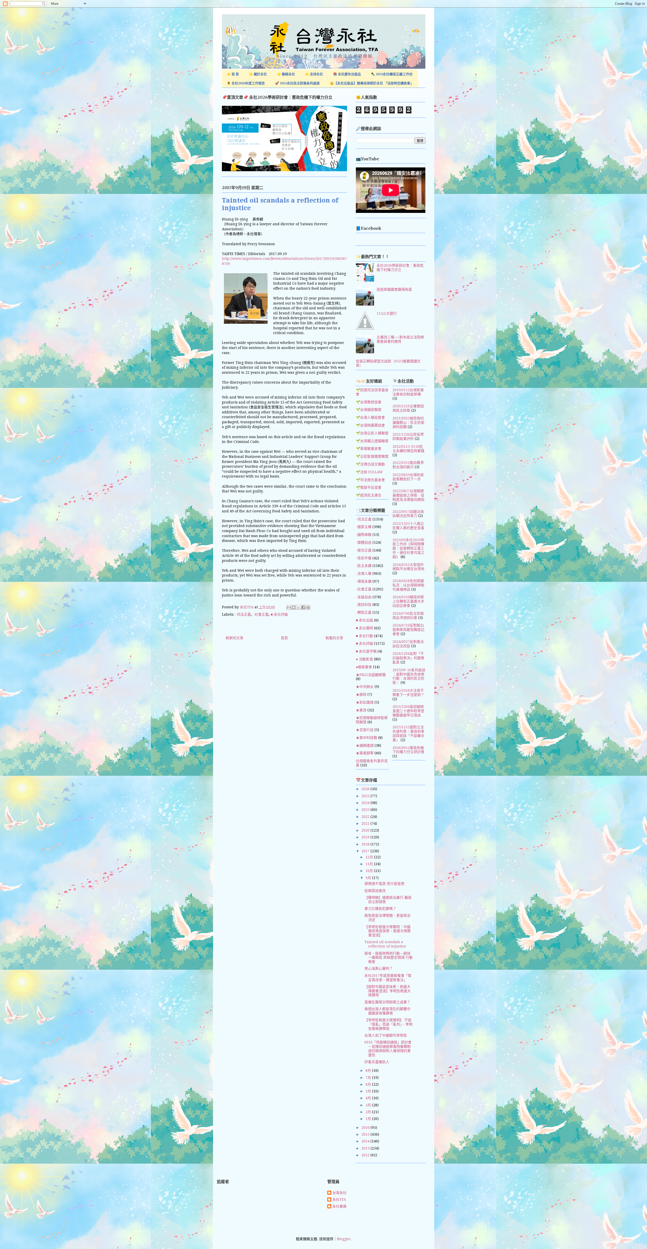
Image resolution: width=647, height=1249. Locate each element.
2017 (366, 851)
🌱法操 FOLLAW (369, 472)
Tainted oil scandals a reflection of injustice (385, 944)
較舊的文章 (334, 638)
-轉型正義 (364, 612)
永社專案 (339, 1206)
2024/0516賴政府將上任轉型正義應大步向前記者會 (408, 601)
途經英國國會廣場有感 (394, 289)
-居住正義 (364, 550)
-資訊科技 (364, 605)
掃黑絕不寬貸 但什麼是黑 (384, 884)
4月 (368, 1098)
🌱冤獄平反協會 (368, 487)
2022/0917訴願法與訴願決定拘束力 (408, 514)
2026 (366, 789)
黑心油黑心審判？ (378, 968)
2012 (366, 1155)
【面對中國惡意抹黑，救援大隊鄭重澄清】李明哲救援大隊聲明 (387, 991)
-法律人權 (364, 573)
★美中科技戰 (366, 738)
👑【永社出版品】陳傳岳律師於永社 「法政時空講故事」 (371, 83)
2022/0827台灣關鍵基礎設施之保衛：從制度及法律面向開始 (408, 495)
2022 (366, 817)
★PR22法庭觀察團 (371, 675)
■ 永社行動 (364, 636)
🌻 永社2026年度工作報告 (246, 83)
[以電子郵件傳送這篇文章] (288, 607)
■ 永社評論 (279, 614)
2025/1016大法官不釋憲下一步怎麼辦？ (408, 692)
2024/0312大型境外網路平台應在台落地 (408, 567)
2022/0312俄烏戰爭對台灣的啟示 (408, 465)
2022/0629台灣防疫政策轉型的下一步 (408, 477)
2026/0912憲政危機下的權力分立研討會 (408, 750)
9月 (368, 878)
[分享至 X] (298, 607)
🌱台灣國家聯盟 (368, 410)
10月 (369, 871)
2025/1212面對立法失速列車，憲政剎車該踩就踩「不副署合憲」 (408, 733)
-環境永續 (364, 581)
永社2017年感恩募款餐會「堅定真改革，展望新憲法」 (387, 977)
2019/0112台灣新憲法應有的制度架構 (408, 392)
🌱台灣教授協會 (368, 402)
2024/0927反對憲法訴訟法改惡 (408, 644)
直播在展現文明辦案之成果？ (387, 1002)
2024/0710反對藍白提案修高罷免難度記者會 (408, 629)
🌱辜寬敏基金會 (368, 448)
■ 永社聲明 (364, 628)
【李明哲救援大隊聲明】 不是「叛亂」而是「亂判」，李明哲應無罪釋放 (388, 1024)
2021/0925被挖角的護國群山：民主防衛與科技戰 (408, 422)
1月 (368, 1119)
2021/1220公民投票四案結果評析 (408, 436)
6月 (368, 1084)
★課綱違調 (365, 745)
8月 (368, 1070)
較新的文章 (234, 638)
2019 (366, 837)
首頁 (284, 638)
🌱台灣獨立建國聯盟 (372, 441)
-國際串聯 (364, 535)
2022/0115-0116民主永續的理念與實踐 (408, 448)
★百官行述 (365, 730)
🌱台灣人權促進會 (370, 417)
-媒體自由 (364, 542)
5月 (368, 1091)
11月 (369, 864)
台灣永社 (339, 1193)
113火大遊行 (387, 313)
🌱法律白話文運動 (370, 464)
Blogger (343, 1239)
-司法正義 (243, 614)
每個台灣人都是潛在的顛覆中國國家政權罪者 (387, 1011)
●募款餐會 (364, 667)
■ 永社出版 (364, 620)
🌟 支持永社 (314, 74)
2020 (366, 830)
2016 (366, 1128)
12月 (369, 857)
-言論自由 (364, 597)
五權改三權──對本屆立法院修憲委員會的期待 (400, 339)
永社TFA (339, 1199)
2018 (366, 844)
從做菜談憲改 (375, 891)
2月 (368, 1112)
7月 (368, 1078)
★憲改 (361, 710)
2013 (366, 1148)
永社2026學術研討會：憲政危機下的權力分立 (400, 267)
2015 (366, 1134)
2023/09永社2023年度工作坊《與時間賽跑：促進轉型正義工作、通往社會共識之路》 (408, 548)
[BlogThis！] (293, 607)
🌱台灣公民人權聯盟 (372, 433)
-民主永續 (364, 566)
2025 (366, 796)
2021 (366, 823)
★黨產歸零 (365, 753)
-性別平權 (364, 558)
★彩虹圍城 (365, 702)
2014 (366, 1141)
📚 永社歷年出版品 (347, 74)
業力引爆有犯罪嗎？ (380, 909)
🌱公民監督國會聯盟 (372, 456)
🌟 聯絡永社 (286, 74)
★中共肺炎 (365, 687)
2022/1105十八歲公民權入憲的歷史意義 (408, 525)
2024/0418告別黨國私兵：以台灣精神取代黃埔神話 (408, 585)
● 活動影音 (364, 659)
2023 (366, 810)
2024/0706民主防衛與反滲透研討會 (408, 615)
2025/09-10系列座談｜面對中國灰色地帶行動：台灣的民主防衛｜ (408, 676)
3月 (368, 1105)
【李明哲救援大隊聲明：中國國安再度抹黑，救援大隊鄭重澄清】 (387, 931)
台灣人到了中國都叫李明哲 (385, 1035)
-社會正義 (261, 614)
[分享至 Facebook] (303, 607)
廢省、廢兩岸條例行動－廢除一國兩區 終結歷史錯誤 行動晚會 (388, 957)
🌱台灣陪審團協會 (370, 425)
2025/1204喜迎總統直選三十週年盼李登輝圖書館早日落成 (408, 711)
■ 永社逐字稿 (366, 651)
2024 (366, 803)
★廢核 (361, 694)
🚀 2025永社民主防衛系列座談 (297, 83)
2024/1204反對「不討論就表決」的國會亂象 (408, 658)
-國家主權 (364, 527)
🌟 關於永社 (258, 74)
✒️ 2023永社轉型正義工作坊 (391, 74)
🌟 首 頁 (233, 74)
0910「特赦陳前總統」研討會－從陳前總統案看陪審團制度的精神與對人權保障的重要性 (387, 1048)
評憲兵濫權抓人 (376, 1062)
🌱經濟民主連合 (368, 495)
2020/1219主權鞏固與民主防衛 (408, 408)
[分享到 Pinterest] (308, 607)
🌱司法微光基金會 (370, 480)
